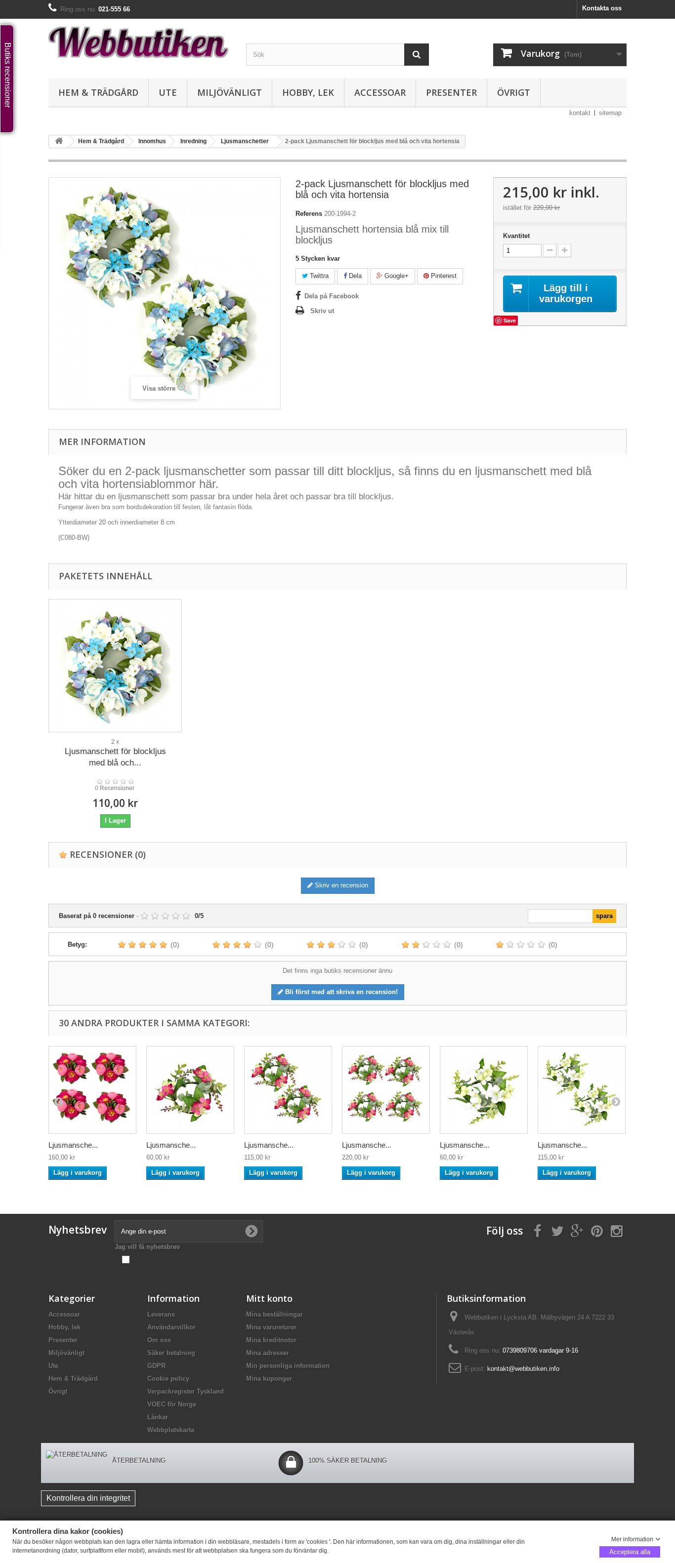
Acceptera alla (629, 1551)
